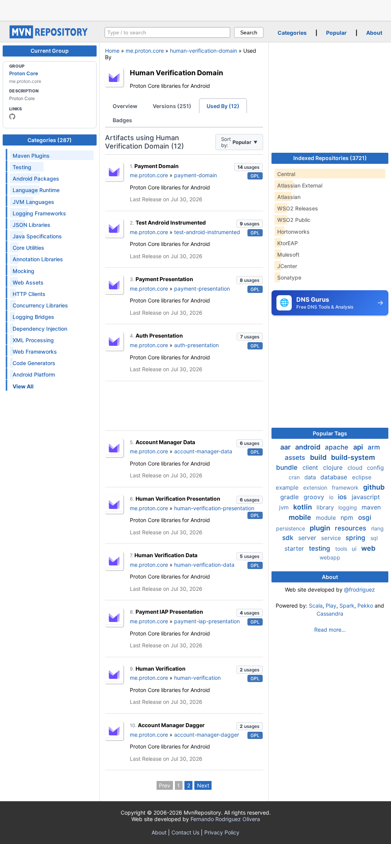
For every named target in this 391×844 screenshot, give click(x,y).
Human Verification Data (165, 555)
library (326, 507)
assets (296, 457)
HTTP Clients (29, 294)
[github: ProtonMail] (12, 116)
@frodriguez (359, 589)
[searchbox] (167, 32)
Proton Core (23, 73)
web (368, 548)
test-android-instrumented (207, 232)
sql (374, 538)
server (308, 538)
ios (343, 497)
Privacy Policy (221, 832)
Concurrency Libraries (40, 305)
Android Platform (34, 374)
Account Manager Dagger (171, 725)
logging (348, 507)
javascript (366, 497)
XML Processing (33, 340)
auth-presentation (196, 345)
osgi (364, 517)
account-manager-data (203, 451)
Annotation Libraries (38, 259)
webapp (330, 557)
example (288, 487)
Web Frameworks (35, 351)
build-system (353, 457)
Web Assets (28, 282)
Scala (316, 605)
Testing (22, 167)
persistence (291, 528)
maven (371, 507)
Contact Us (185, 832)
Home (112, 50)
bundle (287, 467)
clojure (333, 467)
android (308, 447)
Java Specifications (37, 236)
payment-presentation (202, 288)
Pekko (365, 605)
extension (316, 487)
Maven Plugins (31, 155)
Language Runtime (36, 190)
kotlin (303, 507)
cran (295, 477)
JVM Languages (33, 202)
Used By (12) (223, 106)
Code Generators (34, 363)
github (374, 487)
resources (351, 528)
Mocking (23, 271)
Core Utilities (28, 247)
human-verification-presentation (214, 508)
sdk (288, 538)
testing (320, 548)
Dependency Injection (40, 328)
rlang (377, 528)
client (311, 467)
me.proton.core (145, 50)
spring (356, 538)
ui (355, 548)
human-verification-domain (203, 50)
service (332, 538)
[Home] (50, 36)
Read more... (330, 629)
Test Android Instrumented (171, 222)
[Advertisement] (195, 9)
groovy (315, 497)
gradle (290, 497)
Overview (125, 106)
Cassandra (330, 613)
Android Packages (36, 178)
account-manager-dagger (206, 734)
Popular (336, 32)
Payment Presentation (164, 279)
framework (346, 487)
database (334, 477)
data (310, 477)
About (374, 32)
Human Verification (161, 668)
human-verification (197, 677)
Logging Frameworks (39, 213)
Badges (122, 120)
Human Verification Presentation (178, 498)
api (359, 447)
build (319, 457)
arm (374, 447)
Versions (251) (172, 106)
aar (286, 447)
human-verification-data (204, 564)
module (327, 517)
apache (337, 447)
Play (331, 605)
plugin (321, 528)
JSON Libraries (31, 225)
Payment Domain (156, 166)
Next (203, 785)
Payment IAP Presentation (169, 611)
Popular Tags (330, 433)
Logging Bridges (33, 317)
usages (248, 167)
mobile (301, 517)
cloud (355, 467)
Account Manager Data (165, 442)
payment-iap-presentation (207, 621)
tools (342, 548)
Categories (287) (49, 140)
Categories (292, 32)
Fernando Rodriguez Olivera (225, 819)
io (332, 497)
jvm (284, 507)
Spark (346, 605)
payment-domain (195, 175)
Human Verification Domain (176, 72)
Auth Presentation (159, 335)
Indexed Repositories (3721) (330, 158)
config (375, 467)
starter (295, 548)
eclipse (362, 477)
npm (348, 517)
